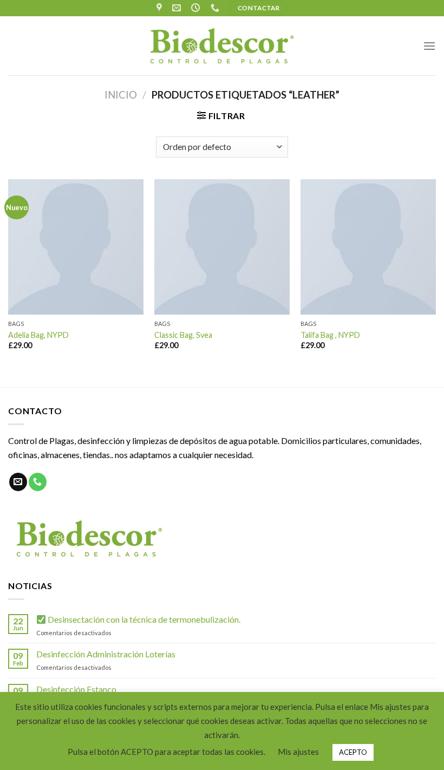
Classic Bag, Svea (183, 335)
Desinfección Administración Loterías (105, 654)
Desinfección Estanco (76, 689)
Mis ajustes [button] (298, 751)
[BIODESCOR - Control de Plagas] (222, 46)
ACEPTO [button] (353, 752)
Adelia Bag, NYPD (38, 335)
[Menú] (429, 45)
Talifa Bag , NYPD (330, 335)
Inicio (121, 95)
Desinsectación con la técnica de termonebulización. (143, 619)
